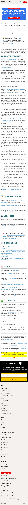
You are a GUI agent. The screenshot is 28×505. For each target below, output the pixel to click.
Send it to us (15, 270)
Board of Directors (6, 393)
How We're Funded (6, 481)
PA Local (3, 461)
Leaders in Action (6, 483)
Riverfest (10, 273)
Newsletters (5, 454)
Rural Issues (4, 442)
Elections (3, 422)
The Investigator (5, 459)
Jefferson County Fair (12, 295)
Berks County (4, 400)
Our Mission (4, 388)
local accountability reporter (14, 189)
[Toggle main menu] (20, 2)
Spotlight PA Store (6, 486)
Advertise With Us (6, 413)
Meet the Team (5, 390)
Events (3, 427)
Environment (4, 425)
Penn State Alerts (6, 466)
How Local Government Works (8, 59)
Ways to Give (4, 476)
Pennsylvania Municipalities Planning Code (14, 89)
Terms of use (3, 503)
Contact (3, 408)
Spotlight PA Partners (7, 395)
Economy (3, 420)
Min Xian (4, 189)
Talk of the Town (5, 469)
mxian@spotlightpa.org (7, 67)
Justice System (5, 435)
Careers (3, 403)
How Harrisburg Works (7, 432)
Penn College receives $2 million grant (15, 250)
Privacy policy (24, 503)
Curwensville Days (12, 278)
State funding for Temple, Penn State (11, 205)
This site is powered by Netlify (14, 499)
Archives (3, 450)
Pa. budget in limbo (10, 212)
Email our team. (9, 339)
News (3, 417)
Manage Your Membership (8, 478)
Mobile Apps (4, 405)
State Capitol (4, 445)
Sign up (14, 379)
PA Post (3, 456)
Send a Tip (4, 410)
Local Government (6, 437)
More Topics (4, 447)
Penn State (4, 440)
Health (3, 430)
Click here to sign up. (10, 238)
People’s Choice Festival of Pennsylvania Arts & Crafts (11, 288)
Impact (3, 398)
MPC (12, 180)
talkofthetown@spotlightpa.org (10, 225)
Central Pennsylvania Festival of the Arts (13, 284)
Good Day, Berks (5, 464)
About (3, 386)
